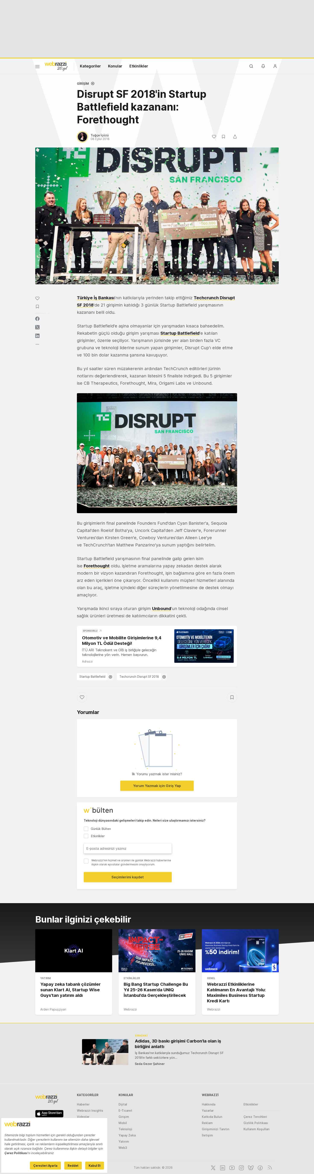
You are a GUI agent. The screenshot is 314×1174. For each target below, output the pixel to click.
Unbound (161, 608)
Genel (211, 978)
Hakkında (208, 1104)
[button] (157, 453)
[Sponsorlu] (204, 646)
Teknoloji (125, 1129)
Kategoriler (90, 66)
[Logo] (56, 66)
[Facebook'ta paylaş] (37, 319)
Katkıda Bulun (212, 1117)
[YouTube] (231, 1167)
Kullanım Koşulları (257, 1129)
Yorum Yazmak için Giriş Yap (157, 786)
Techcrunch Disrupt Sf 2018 (139, 676)
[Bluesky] (250, 1167)
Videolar (83, 1117)
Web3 (123, 1147)
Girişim (83, 83)
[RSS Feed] (269, 1167)
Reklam (207, 1123)
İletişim (207, 1135)
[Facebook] (259, 1167)
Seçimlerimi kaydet (128, 877)
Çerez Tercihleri (255, 1117)
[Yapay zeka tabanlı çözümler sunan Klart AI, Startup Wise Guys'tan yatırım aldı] (73, 950)
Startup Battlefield (180, 333)
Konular (115, 66)
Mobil (123, 1123)
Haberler (83, 1104)
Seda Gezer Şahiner (150, 1064)
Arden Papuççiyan (53, 1009)
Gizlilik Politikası (256, 1123)
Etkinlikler (138, 66)
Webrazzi (130, 1009)
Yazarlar (208, 1110)
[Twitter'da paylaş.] (37, 327)
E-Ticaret (125, 1110)
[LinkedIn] (222, 1167)
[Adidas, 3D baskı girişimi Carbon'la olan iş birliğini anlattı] (105, 1052)
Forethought (97, 565)
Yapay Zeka (127, 1135)
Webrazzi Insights (90, 1110)
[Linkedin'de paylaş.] (37, 336)
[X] (212, 1167)
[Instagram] (241, 1167)
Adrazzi (87, 661)
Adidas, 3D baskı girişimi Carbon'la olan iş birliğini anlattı (178, 1043)
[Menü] (37, 67)
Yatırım (45, 978)
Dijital (123, 1104)
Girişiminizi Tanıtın (215, 1129)
